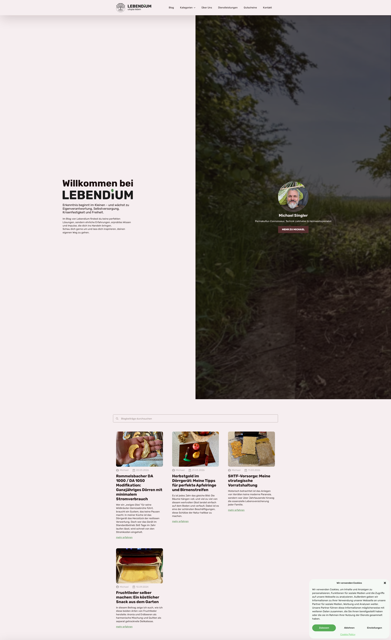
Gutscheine (250, 7)
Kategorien (186, 7)
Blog (171, 7)
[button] (384, 582)
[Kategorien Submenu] (195, 7)
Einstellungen (374, 627)
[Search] (117, 419)
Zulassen (324, 627)
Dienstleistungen (228, 7)
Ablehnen (349, 627)
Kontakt (267, 7)
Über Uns (206, 7)
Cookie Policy (347, 634)
